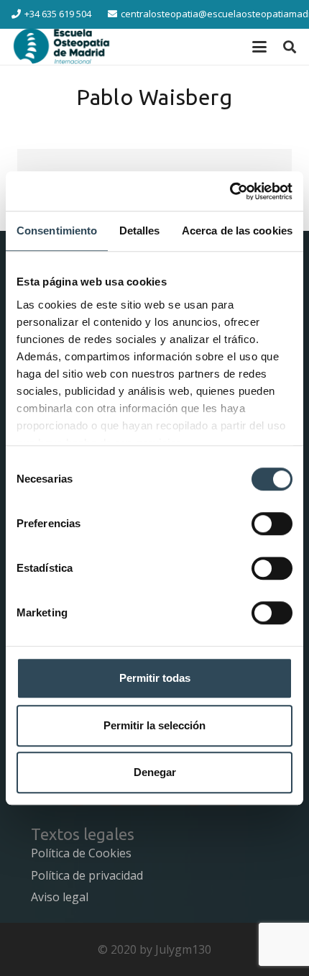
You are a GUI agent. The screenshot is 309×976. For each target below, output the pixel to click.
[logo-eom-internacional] (61, 47)
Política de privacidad (87, 875)
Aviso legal (59, 897)
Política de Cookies (81, 853)
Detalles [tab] (139, 230)
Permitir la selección (154, 725)
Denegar (155, 772)
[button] (259, 47)
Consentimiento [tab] (57, 230)
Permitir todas (154, 678)
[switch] (272, 523)
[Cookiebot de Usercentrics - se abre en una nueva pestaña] (229, 191)
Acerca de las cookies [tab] (237, 230)
